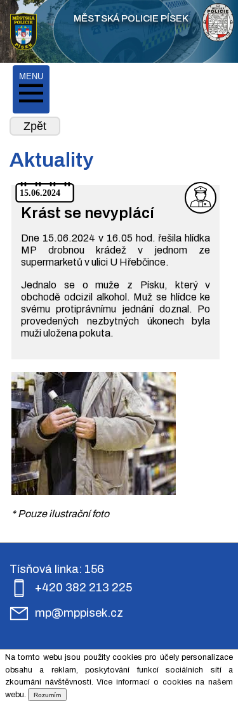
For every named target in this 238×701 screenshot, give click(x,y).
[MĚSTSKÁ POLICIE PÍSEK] (23, 33)
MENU (31, 76)
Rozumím (47, 694)
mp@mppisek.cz (79, 613)
